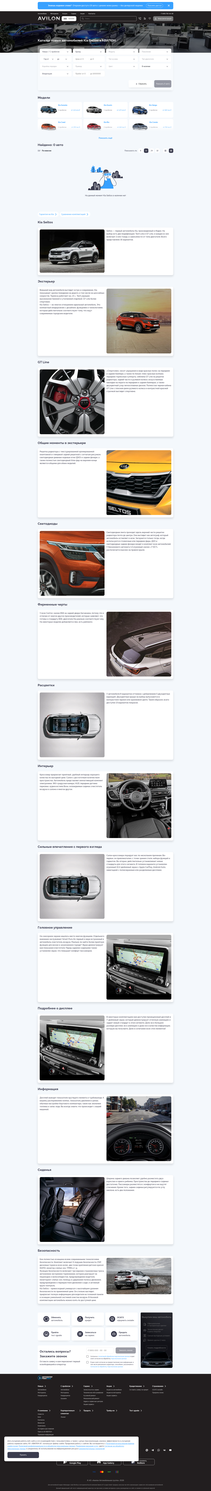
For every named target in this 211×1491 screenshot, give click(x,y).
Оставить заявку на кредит (138, 1390)
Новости (41, 1414)
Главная (40, 28)
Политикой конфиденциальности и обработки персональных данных (47, 1446)
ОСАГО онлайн (157, 1390)
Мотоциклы (54, 14)
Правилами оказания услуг (87, 1446)
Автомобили (42, 14)
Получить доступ (155, 6)
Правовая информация (45, 1434)
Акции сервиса (89, 1404)
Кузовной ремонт (90, 1395)
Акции (82, 14)
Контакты (91, 14)
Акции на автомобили (114, 1390)
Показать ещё (105, 138)
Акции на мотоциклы (113, 1393)
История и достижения (46, 1429)
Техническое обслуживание (93, 1393)
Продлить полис (158, 1393)
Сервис (73, 14)
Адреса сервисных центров (93, 1401)
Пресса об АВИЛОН (45, 1432)
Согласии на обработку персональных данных (106, 1367)
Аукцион (64, 1398)
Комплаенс (42, 1426)
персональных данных (119, 1358)
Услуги (64, 14)
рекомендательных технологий (92, 1449)
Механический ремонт (91, 1398)
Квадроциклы (42, 1395)
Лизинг (63, 1417)
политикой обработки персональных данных (114, 1356)
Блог (39, 1417)
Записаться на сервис (91, 1390)
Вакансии (41, 1423)
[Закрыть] (169, 6)
